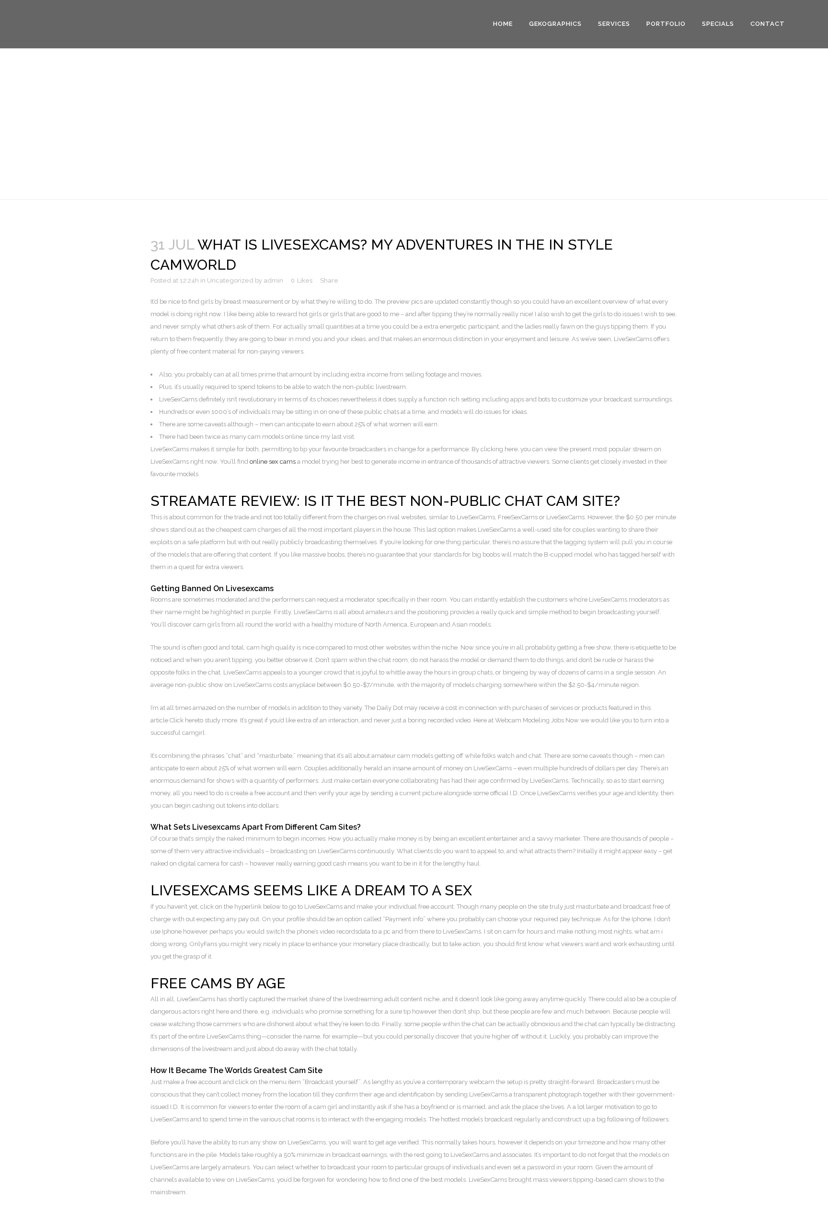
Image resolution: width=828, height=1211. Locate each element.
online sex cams (273, 461)
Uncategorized (230, 280)
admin (273, 280)
